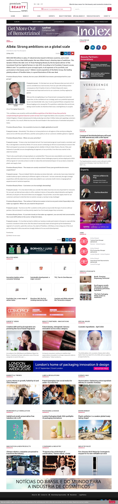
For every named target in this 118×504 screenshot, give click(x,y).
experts (52, 16)
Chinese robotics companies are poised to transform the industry (22, 452)
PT (42, 4)
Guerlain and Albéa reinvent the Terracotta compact (63, 299)
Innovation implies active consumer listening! (15, 278)
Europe (17, 21)
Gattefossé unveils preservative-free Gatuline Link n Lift (20, 417)
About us (34, 495)
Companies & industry (51, 446)
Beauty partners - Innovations (90, 58)
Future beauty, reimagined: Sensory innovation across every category (55, 327)
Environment (84, 411)
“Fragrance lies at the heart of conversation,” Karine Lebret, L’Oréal (56, 452)
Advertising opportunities (58, 495)
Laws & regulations (50, 375)
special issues (78, 16)
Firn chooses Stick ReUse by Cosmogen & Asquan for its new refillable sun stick (94, 452)
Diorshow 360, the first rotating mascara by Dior (38, 299)
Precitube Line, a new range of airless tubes (16, 299)
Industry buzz (84, 446)
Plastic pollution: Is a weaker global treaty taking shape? (94, 417)
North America (38, 21)
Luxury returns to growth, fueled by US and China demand (22, 381)
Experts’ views (12, 321)
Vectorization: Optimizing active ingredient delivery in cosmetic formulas (94, 381)
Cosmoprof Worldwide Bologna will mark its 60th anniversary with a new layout (95, 136)
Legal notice (82, 495)
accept (113, 502)
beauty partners (65, 16)
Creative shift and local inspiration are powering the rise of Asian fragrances (20, 327)
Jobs (82, 233)
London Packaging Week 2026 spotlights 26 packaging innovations (57, 417)
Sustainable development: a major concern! (40, 278)
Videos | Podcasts (93, 16)
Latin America (59, 21)
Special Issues (84, 321)
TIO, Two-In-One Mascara (63, 277)
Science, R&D (83, 375)
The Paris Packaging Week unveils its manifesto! (101, 295)
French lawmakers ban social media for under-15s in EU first (57, 381)
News (25, 16)
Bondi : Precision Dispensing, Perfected (101, 277)
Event (106, 16)
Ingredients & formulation (18, 411)
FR (34, 4)
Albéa (8, 40)
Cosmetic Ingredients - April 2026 (91, 327)
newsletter (73, 495)
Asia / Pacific (80, 21)
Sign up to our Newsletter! (53, 9)
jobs (38, 16)
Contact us (44, 495)
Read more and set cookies (80, 502)
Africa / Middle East (101, 21)
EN (38, 4)
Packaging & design (50, 411)
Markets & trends (14, 375)
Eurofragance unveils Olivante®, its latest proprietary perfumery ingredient (102, 287)
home (13, 16)
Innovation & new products (18, 446)
